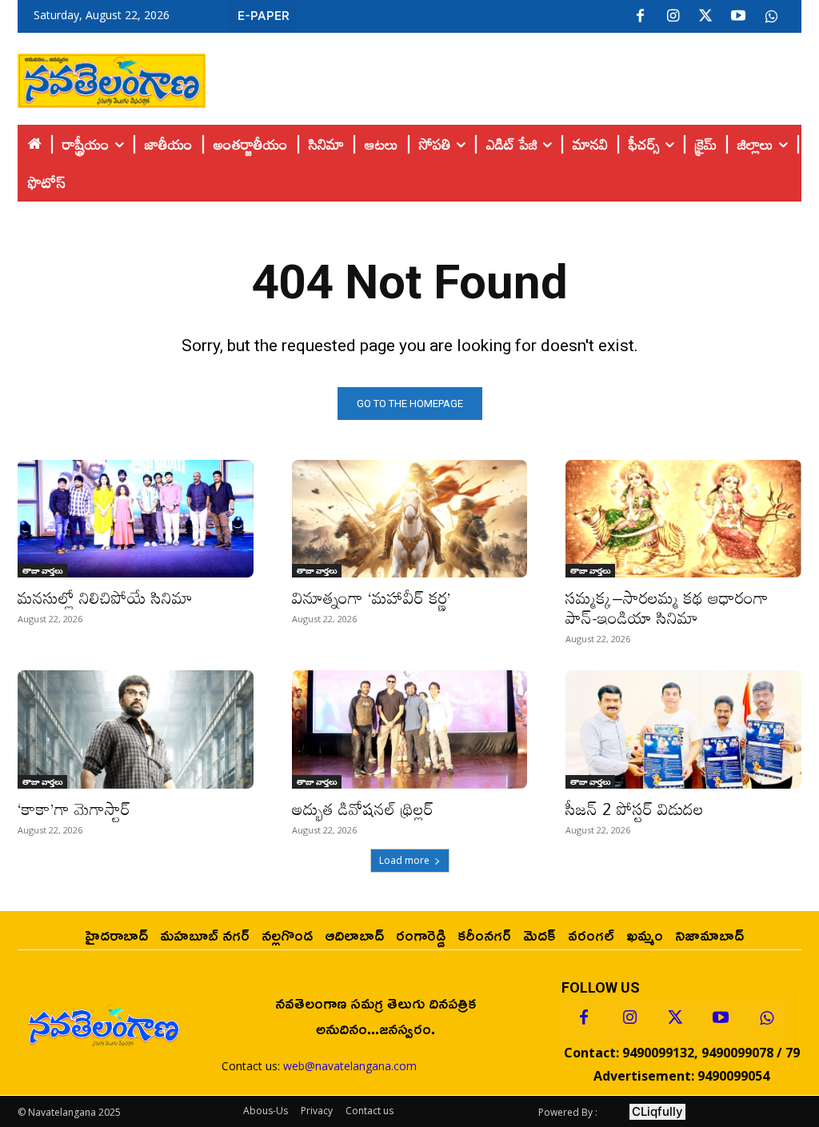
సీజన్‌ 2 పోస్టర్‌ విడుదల (634, 808)
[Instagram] (672, 16)
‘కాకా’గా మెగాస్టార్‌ (74, 808)
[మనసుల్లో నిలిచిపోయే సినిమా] (136, 518)
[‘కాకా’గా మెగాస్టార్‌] (136, 729)
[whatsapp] (771, 16)
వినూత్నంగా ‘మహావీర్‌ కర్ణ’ (371, 597)
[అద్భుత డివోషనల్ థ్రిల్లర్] (410, 729)
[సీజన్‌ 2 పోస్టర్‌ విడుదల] (683, 729)
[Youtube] (738, 16)
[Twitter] (705, 16)
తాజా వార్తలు (42, 570)
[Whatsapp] (766, 1018)
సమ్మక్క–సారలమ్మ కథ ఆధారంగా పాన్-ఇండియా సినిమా (667, 607)
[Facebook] (639, 16)
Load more (404, 860)
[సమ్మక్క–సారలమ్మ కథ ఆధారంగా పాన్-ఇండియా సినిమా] (683, 518)
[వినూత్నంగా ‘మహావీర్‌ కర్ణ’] (410, 518)
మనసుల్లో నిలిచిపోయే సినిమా (105, 597)
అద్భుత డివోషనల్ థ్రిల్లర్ (362, 808)
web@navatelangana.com (350, 1065)
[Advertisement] (504, 77)
